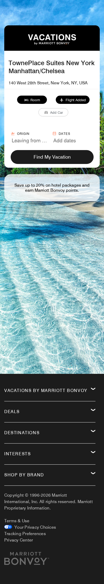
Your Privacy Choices (34, 527)
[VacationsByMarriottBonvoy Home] (52, 43)
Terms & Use (17, 520)
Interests (17, 453)
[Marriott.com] (26, 560)
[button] (32, 100)
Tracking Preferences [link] (25, 533)
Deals (12, 411)
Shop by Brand (24, 474)
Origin (23, 134)
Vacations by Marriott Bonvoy (45, 390)
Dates (64, 134)
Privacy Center (18, 540)
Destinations (21, 432)
